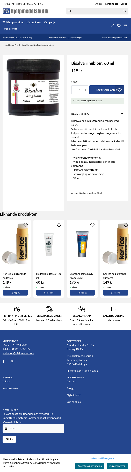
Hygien (11, 45)
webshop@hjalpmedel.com (18, 353)
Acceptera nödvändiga (89, 466)
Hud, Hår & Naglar (24, 45)
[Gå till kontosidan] (113, 25)
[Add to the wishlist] (26, 225)
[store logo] (26, 10)
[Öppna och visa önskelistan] (119, 25)
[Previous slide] (5, 260)
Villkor (124, 3)
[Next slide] (125, 260)
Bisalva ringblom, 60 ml (43, 45)
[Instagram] (14, 361)
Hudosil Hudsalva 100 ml (48, 275)
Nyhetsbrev (74, 395)
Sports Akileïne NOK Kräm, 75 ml (81, 275)
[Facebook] (6, 361)
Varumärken (34, 22)
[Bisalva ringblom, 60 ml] (33, 87)
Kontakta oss (111, 3)
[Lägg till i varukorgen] (106, 89)
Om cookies (74, 401)
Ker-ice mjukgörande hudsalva (14, 275)
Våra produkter (15, 22)
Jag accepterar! (117, 466)
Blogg (70, 388)
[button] (120, 90)
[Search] (125, 11)
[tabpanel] (15, 259)
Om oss (98, 3)
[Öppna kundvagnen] (125, 25)
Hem (5, 45)
